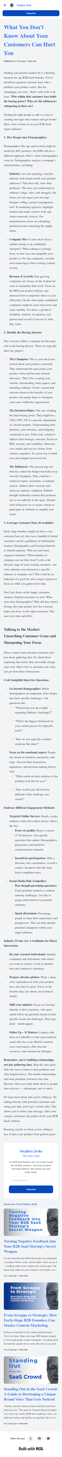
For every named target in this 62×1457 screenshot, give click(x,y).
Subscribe (31, 13)
